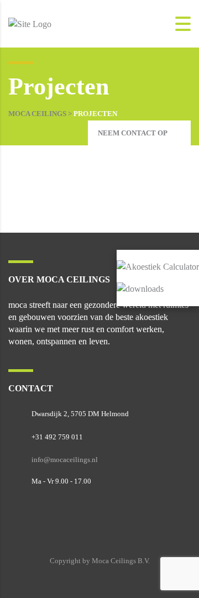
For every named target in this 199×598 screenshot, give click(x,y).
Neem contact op (132, 133)
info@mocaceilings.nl (65, 459)
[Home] (29, 23)
